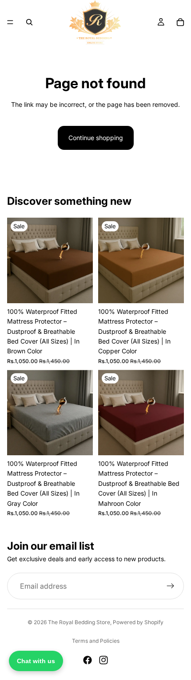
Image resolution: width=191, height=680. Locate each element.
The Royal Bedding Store (79, 622)
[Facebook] (87, 660)
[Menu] (10, 22)
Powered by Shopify (138, 622)
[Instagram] (103, 660)
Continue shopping (95, 137)
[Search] (29, 22)
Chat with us (36, 660)
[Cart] (180, 22)
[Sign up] (170, 586)
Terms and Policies (95, 640)
